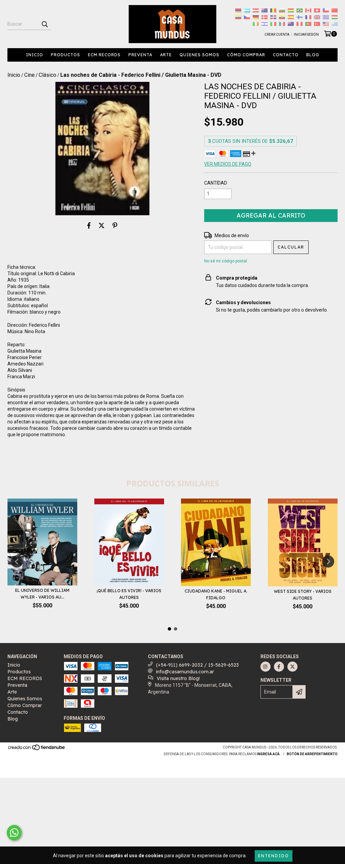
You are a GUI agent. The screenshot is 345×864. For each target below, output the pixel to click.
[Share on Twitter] (101, 225)
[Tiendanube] (36, 749)
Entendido (273, 855)
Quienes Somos (199, 54)
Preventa (140, 54)
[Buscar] (44, 24)
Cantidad (215, 183)
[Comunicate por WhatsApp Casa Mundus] (14, 832)
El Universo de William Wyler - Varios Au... (42, 594)
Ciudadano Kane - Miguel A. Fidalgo (216, 594)
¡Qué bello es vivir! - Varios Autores (129, 594)
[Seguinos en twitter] (292, 667)
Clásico (47, 75)
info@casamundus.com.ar (185, 672)
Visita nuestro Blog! (178, 678)
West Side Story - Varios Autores (303, 595)
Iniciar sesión (306, 34)
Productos (65, 54)
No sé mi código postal (225, 261)
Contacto (286, 54)
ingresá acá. (269, 754)
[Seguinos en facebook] (279, 667)
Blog (312, 54)
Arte (166, 54)
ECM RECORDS (104, 54)
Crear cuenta (276, 34)
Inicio (34, 54)
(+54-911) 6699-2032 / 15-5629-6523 (197, 665)
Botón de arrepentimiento (312, 754)
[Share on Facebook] (89, 225)
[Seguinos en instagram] (265, 667)
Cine (29, 75)
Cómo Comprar (246, 54)
